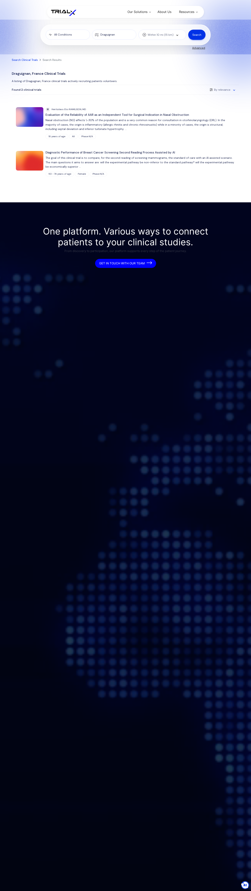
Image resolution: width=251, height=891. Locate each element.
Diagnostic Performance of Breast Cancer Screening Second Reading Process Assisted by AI (110, 152)
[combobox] (162, 35)
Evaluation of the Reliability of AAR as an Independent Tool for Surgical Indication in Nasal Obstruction (117, 115)
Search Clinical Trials (25, 60)
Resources (186, 12)
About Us (164, 12)
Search (196, 35)
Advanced (198, 48)
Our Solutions (137, 12)
